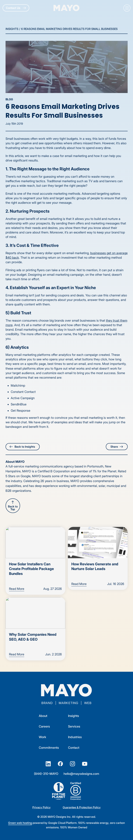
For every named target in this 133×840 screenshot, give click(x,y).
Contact (73, 747)
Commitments (49, 747)
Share (114, 446)
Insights (12, 29)
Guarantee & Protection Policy (82, 807)
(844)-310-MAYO (46, 774)
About (43, 716)
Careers (44, 726)
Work (42, 737)
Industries (75, 737)
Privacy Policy (41, 807)
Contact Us (13, 8)
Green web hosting (20, 823)
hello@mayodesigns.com (81, 774)
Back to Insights (25, 446)
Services (74, 726)
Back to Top (13, 508)
